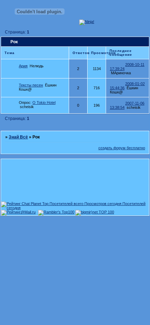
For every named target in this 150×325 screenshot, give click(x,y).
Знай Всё (18, 137)
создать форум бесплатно (121, 148)
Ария (23, 66)
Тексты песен (31, 85)
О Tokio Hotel (43, 102)
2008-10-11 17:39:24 (127, 66)
